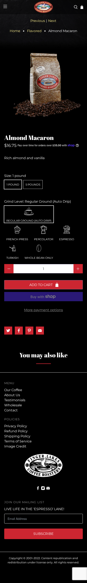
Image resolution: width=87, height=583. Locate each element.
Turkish (12, 247)
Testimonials (14, 400)
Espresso (66, 228)
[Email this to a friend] (40, 331)
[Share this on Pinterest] (29, 331)
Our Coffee (13, 390)
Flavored (34, 31)
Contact (11, 410)
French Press (17, 228)
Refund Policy (16, 431)
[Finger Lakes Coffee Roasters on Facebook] (38, 489)
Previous (37, 21)
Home (15, 31)
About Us (12, 395)
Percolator (43, 228)
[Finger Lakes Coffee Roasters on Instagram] (43, 489)
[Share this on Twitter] (8, 331)
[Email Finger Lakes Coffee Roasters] (48, 489)
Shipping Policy (17, 436)
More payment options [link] (43, 310)
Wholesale (13, 405)
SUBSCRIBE (43, 534)
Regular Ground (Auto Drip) (28, 210)
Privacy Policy (15, 426)
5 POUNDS (33, 184)
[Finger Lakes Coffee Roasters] (43, 7)
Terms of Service (18, 441)
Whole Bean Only (38, 247)
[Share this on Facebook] (19, 331)
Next (52, 21)
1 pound (13, 184)
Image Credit (15, 446)
